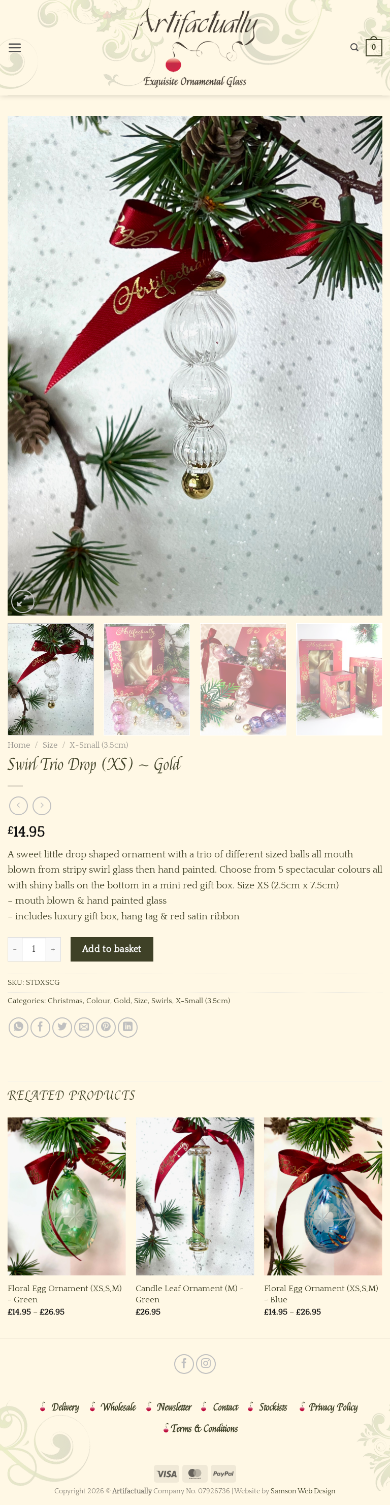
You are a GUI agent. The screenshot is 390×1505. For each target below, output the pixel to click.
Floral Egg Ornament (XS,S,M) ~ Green (65, 1294)
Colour (98, 1001)
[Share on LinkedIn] (128, 1027)
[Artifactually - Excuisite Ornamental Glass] (195, 47)
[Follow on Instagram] (206, 1364)
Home (19, 745)
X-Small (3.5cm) (99, 745)
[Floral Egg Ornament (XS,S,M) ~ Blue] (323, 1196)
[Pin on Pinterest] (106, 1027)
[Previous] (28, 366)
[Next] (362, 366)
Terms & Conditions (204, 1429)
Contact (225, 1407)
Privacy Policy (333, 1407)
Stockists (273, 1407)
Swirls (161, 1001)
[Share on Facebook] (40, 1027)
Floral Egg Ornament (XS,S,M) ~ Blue (321, 1294)
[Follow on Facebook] (184, 1364)
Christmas (65, 1001)
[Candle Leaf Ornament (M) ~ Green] (195, 1196)
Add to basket (112, 949)
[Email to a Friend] (84, 1027)
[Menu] (15, 48)
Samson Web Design (303, 1491)
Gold (122, 1001)
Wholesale (118, 1407)
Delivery (65, 1407)
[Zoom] (23, 601)
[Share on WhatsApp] (18, 1027)
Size (50, 745)
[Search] (354, 47)
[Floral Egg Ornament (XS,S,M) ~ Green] (67, 1196)
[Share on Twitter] (62, 1027)
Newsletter (174, 1407)
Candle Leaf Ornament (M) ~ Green (190, 1294)
